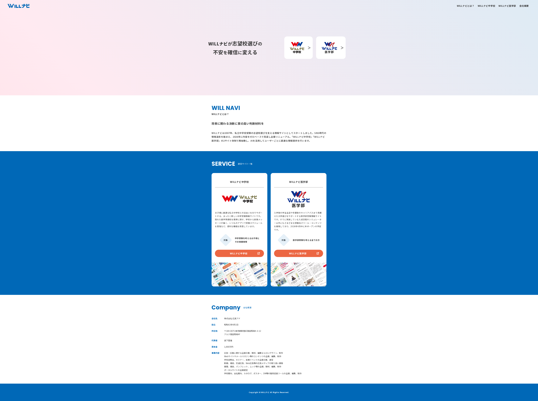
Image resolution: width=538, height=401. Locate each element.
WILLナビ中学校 (486, 5)
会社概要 (524, 5)
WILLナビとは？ (465, 5)
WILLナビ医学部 (507, 5)
